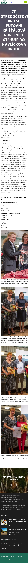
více (14, 485)
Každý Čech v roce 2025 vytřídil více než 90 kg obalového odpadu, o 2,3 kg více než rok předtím (17, 531)
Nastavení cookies (13, 560)
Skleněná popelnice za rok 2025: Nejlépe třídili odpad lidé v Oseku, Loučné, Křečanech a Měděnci (17, 521)
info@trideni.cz (4, 541)
